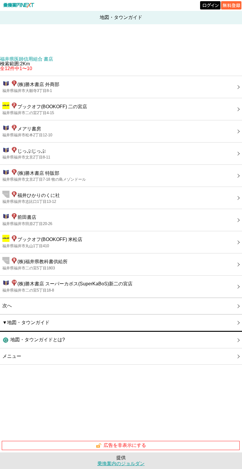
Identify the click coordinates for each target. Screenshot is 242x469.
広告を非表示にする (125, 445)
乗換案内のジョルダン (121, 463)
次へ (7, 305)
